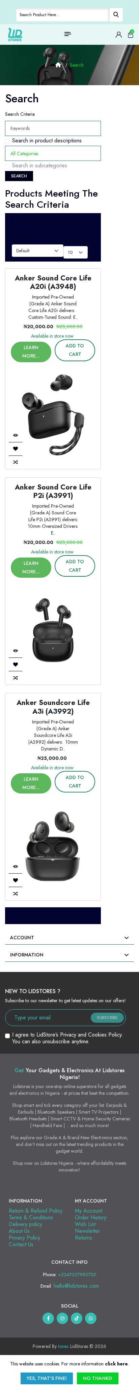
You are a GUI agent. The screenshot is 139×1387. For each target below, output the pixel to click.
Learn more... (31, 351)
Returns (83, 1238)
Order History (90, 1217)
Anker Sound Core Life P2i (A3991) (53, 491)
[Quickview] (15, 435)
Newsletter (87, 1231)
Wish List (85, 1224)
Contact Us (21, 1244)
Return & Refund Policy (35, 1211)
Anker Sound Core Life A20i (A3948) (53, 282)
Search (77, 65)
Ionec (63, 1346)
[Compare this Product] (15, 462)
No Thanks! (97, 1378)
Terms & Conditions (31, 1217)
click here (116, 1363)
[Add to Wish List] (15, 448)
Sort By (24, 239)
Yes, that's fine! (47, 1378)
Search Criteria (20, 114)
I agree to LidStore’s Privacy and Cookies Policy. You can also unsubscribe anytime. (67, 1038)
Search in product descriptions (47, 140)
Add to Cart (75, 350)
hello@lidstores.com (76, 1286)
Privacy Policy (24, 1238)
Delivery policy (25, 1224)
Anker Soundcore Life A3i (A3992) (53, 707)
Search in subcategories (39, 165)
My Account (88, 1211)
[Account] (119, 35)
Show (74, 240)
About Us (19, 1231)
